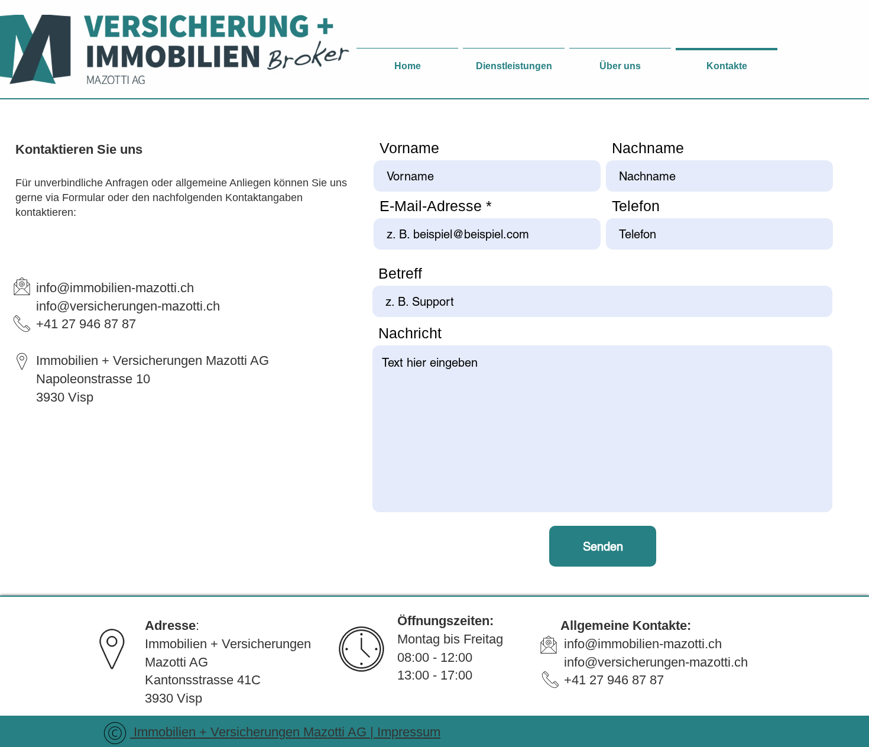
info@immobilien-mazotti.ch (115, 287)
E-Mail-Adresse (431, 206)
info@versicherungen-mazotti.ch (128, 306)
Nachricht (410, 333)
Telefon (636, 206)
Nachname (648, 148)
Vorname (409, 148)
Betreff (400, 273)
